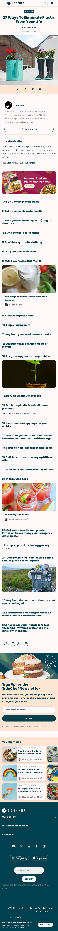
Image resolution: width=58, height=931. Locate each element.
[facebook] (36, 846)
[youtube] (14, 846)
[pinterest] (21, 846)
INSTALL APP (45, 924)
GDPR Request (15, 908)
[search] (46, 3)
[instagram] (29, 846)
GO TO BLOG (30, 129)
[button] (3, 3)
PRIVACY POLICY (39, 727)
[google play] (19, 857)
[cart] (52, 3)
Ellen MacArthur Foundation (21, 163)
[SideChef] (13, 811)
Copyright (15, 917)
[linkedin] (44, 846)
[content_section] (29, 182)
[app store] (40, 857)
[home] (15, 3)
